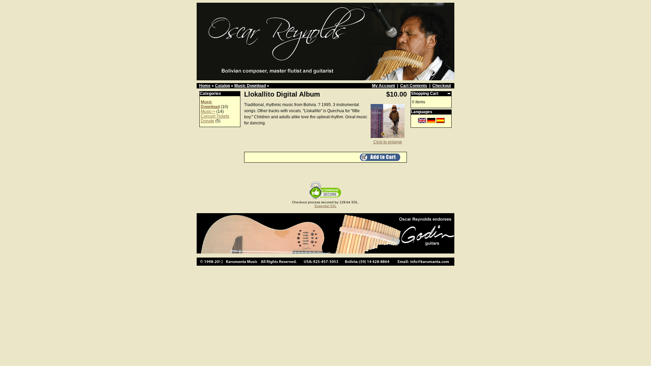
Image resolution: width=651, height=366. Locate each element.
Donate (207, 121)
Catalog (222, 85)
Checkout (441, 85)
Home (205, 85)
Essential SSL (326, 206)
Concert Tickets (215, 116)
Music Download (250, 85)
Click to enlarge (387, 142)
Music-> (208, 111)
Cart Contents (413, 85)
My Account (383, 85)
